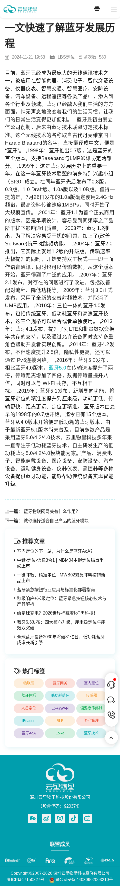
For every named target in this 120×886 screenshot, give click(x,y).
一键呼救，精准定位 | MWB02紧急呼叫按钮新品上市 (61, 577)
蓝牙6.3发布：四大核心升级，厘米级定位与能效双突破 (61, 625)
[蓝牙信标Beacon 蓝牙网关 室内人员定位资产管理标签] (20, 9)
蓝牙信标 (28, 696)
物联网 (28, 683)
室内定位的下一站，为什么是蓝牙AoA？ (56, 551)
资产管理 (91, 721)
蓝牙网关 (60, 683)
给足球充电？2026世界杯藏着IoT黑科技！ (57, 613)
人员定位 (28, 708)
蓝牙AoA (29, 733)
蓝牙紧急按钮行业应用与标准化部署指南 (56, 589)
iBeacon (28, 721)
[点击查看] (46, 818)
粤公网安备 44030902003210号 (83, 879)
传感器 (91, 696)
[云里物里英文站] (97, 9)
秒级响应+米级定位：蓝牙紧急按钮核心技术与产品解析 (61, 601)
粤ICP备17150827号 (25, 879)
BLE (60, 721)
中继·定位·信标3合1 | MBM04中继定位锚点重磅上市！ (60, 563)
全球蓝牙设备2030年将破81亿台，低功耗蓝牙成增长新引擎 (61, 639)
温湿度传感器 (91, 708)
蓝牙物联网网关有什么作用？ (52, 511)
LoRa (60, 733)
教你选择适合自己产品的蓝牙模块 (56, 520)
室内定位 (91, 683)
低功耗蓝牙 (60, 696)
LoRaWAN (60, 708)
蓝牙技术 (91, 733)
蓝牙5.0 (57, 368)
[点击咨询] (111, 684)
